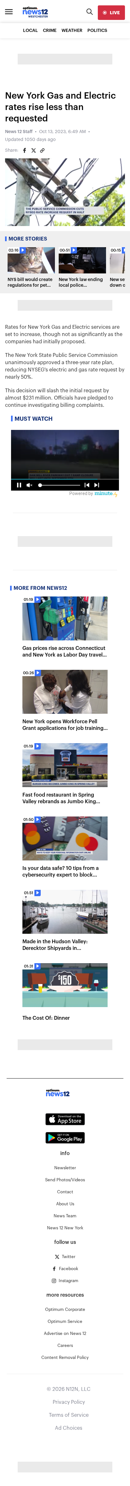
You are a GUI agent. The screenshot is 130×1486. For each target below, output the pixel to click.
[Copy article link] (42, 150)
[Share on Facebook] (24, 150)
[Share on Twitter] (33, 150)
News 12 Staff (18, 132)
